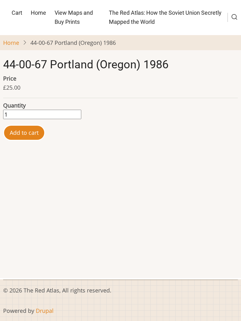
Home (38, 12)
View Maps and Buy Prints (74, 17)
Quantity (14, 105)
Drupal (45, 310)
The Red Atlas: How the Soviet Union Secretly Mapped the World (165, 17)
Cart (17, 12)
